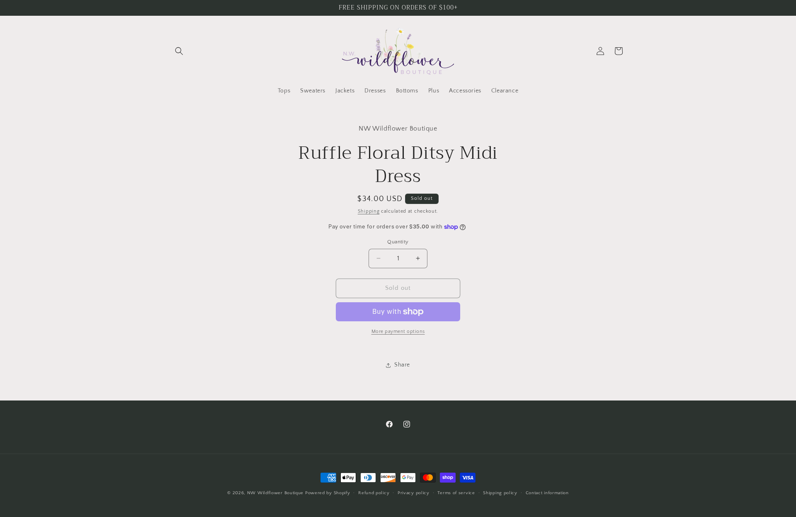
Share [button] (402, 365)
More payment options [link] (398, 331)
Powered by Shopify (327, 492)
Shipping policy (500, 492)
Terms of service (456, 492)
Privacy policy (414, 492)
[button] (179, 51)
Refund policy (373, 492)
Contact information (547, 492)
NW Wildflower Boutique (275, 492)
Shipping (369, 211)
